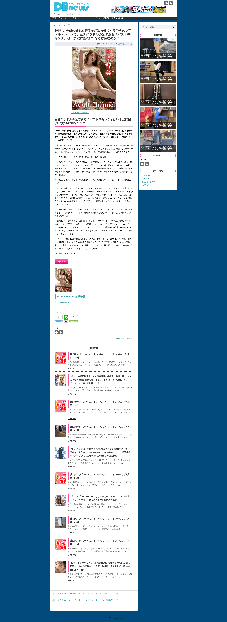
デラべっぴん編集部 (124, 338)
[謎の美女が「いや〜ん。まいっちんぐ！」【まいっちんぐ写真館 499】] (158, 72)
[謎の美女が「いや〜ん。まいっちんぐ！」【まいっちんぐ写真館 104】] (60, 358)
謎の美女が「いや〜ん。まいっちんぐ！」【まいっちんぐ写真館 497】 (157, 125)
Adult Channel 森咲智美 (71, 296)
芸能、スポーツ (64, 18)
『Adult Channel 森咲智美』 (80, 113)
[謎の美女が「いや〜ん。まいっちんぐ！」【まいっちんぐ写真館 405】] (60, 431)
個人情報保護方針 (149, 182)
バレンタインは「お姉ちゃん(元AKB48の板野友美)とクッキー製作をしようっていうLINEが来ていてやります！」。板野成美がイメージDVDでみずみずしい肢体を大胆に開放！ (100, 452)
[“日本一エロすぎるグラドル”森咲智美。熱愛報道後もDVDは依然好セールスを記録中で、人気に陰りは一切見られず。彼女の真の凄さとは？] (60, 567)
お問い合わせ (147, 185)
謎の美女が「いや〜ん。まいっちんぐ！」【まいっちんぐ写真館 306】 (89, 594)
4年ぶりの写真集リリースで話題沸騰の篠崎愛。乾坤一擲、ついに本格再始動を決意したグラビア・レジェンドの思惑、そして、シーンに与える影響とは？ (100, 379)
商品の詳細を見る (62, 302)
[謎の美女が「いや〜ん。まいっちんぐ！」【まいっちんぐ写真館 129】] (60, 544)
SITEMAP (146, 175)
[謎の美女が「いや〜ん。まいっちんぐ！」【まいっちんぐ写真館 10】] (60, 406)
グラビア (106, 18)
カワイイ (76, 18)
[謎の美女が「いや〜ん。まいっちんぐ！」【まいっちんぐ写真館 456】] (60, 522)
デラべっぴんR (117, 18)
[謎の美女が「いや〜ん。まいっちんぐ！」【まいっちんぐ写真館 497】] (158, 118)
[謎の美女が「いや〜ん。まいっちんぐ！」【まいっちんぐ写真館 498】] (158, 95)
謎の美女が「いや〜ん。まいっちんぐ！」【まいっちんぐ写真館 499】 (157, 79)
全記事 (54, 18)
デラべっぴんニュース (116, 618)
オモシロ (97, 18)
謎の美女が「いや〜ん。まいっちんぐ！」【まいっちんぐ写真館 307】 (89, 600)
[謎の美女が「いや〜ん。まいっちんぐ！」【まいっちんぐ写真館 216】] (60, 478)
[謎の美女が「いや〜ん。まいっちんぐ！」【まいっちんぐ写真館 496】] (158, 141)
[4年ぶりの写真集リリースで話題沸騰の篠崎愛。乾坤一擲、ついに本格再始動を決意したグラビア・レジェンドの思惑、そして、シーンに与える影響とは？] (60, 380)
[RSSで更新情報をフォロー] (171, 3)
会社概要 (146, 179)
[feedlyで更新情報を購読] (166, 3)
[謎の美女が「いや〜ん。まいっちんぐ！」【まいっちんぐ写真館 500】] (158, 48)
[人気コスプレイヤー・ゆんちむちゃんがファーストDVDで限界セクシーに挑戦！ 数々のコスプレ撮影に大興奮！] (60, 500)
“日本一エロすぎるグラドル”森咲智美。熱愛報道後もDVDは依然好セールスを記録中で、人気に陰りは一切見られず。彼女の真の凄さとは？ (100, 566)
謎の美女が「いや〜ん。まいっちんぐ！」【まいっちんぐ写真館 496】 (157, 148)
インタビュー (87, 18)
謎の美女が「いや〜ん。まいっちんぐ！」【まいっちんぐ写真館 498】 (157, 102)
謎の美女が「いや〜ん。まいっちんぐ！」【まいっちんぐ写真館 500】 (157, 56)
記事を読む (72, 368)
